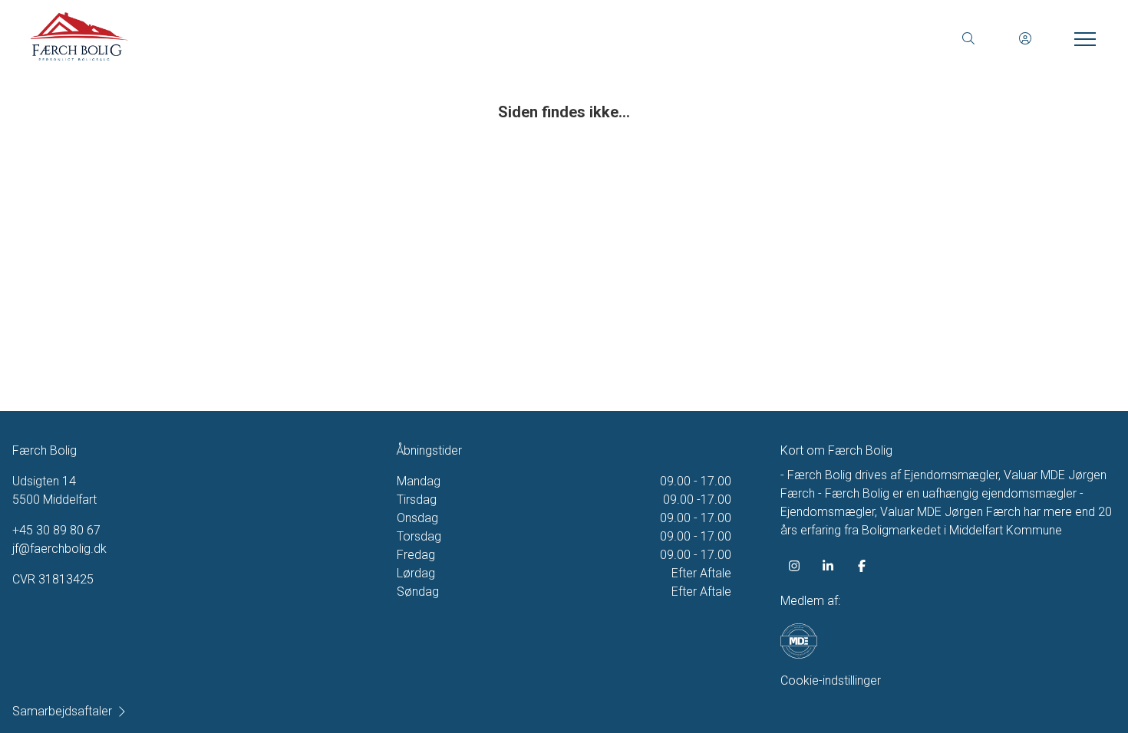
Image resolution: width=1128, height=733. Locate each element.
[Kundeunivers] (1025, 38)
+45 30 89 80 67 (56, 530)
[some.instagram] (794, 566)
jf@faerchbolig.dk (59, 548)
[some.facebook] (862, 566)
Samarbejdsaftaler (62, 711)
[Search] (968, 38)
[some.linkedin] (828, 566)
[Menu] (1082, 38)
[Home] (297, 38)
